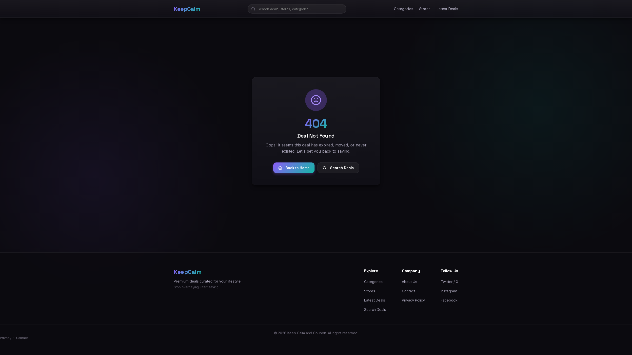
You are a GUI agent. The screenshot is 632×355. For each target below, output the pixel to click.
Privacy (5, 338)
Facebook (449, 300)
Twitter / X (449, 282)
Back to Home (298, 168)
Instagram (449, 291)
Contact (408, 291)
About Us (409, 282)
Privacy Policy (413, 300)
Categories (403, 9)
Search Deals (342, 168)
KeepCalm (187, 9)
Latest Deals (447, 9)
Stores (425, 9)
